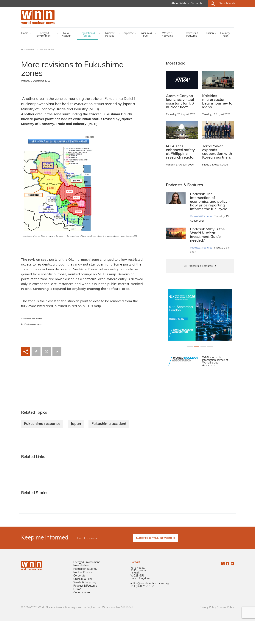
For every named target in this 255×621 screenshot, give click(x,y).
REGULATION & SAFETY (41, 50)
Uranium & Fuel (145, 34)
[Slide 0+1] (190, 347)
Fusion (210, 33)
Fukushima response (42, 424)
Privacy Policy (208, 607)
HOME (24, 50)
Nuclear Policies (109, 34)
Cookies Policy (225, 607)
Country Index (225, 34)
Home (24, 33)
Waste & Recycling (167, 34)
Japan (76, 424)
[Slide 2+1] (203, 347)
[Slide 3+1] (210, 347)
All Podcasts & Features (198, 266)
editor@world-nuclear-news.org (149, 583)
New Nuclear (66, 34)
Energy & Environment (43, 34)
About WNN (178, 3)
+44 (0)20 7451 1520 (142, 586)
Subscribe (197, 3)
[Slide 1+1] (196, 347)
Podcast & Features (85, 586)
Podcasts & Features (191, 34)
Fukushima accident (108, 424)
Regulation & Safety (87, 34)
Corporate (128, 33)
